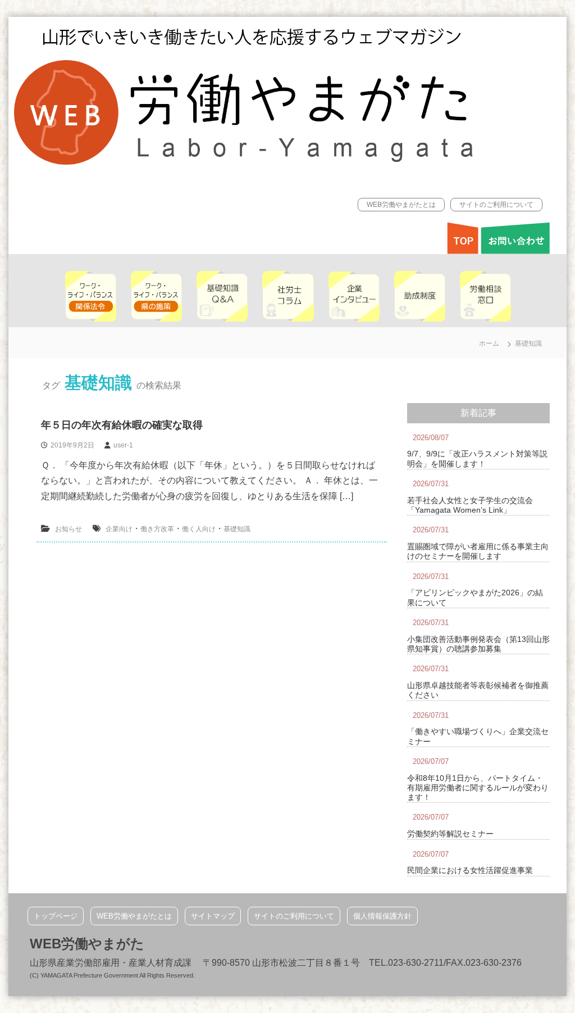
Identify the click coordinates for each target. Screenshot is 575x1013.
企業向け (119, 529)
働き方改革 (157, 529)
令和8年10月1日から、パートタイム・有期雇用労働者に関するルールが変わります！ (478, 788)
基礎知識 (236, 529)
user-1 (123, 445)
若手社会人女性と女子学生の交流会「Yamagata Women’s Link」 (470, 505)
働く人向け (199, 529)
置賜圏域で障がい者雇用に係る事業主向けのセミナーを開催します (478, 551)
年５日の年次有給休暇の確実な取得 (122, 425)
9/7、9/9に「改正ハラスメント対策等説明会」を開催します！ (477, 458)
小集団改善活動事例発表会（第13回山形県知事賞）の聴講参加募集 (478, 644)
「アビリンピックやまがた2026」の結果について (475, 597)
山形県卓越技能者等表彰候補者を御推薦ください (478, 690)
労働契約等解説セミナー (450, 833)
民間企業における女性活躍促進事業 (470, 870)
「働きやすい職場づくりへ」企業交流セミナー (478, 736)
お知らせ (68, 529)
